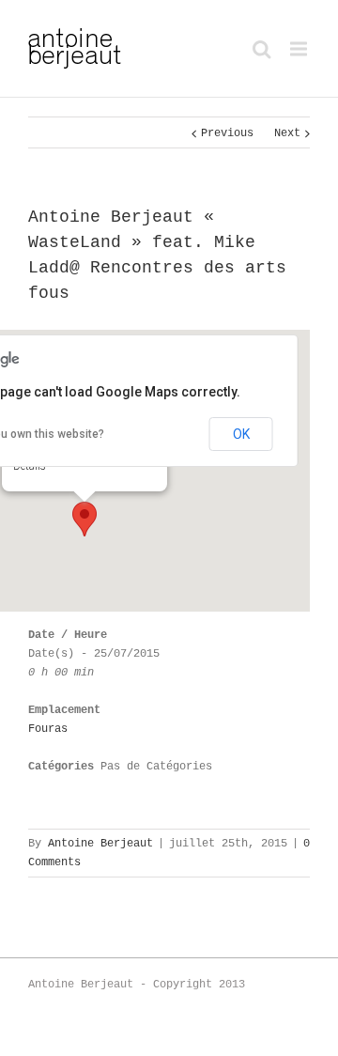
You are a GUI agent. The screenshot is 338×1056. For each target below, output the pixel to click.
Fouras (48, 729)
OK (241, 434)
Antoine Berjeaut (100, 843)
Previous (227, 133)
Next (287, 133)
